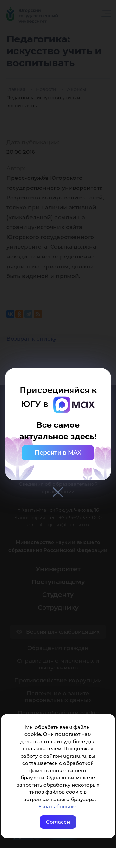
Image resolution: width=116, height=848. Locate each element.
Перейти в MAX (58, 452)
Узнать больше (57, 806)
